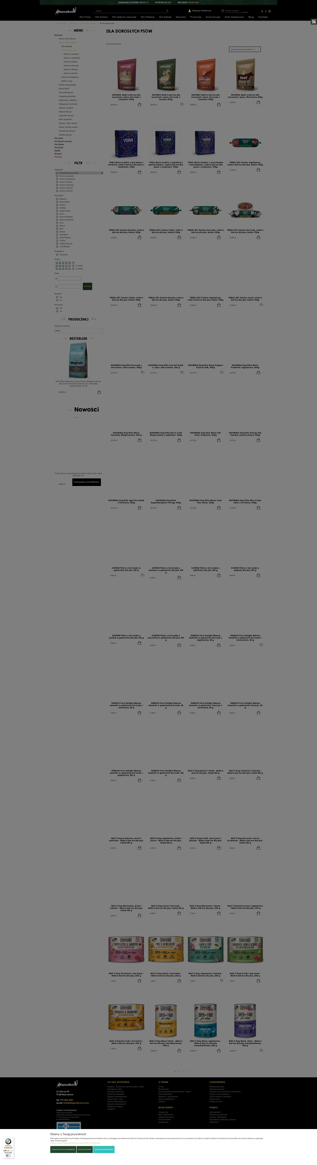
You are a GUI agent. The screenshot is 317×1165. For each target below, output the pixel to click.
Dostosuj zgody (84, 1149)
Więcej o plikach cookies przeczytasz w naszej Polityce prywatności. (75, 1143)
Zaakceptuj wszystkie (104, 1149)
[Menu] (12, 1138)
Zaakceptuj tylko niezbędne (63, 1149)
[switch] (8, 1155)
